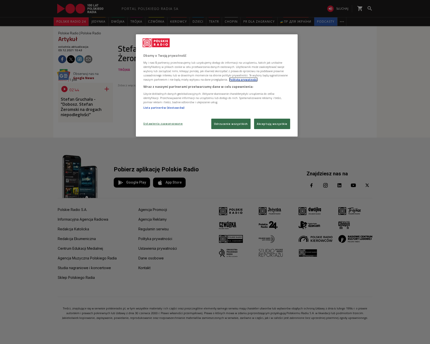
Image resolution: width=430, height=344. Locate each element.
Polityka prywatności (243, 79)
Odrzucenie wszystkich (231, 124)
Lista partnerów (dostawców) (163, 107)
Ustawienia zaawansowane (163, 123)
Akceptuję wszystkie (272, 124)
